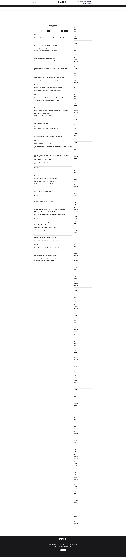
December (76, 87)
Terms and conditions (70, 542)
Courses (86, 6)
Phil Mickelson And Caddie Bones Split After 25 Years (47, 90)
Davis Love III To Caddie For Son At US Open (45, 178)
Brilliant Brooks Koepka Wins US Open (44, 116)
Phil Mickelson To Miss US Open (42, 222)
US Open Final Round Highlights (42, 113)
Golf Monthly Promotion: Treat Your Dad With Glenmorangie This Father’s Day (53, 147)
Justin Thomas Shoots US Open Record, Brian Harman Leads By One (51, 126)
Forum (77, 6)
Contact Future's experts (55, 542)
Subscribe (89, 3)
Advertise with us (73, 544)
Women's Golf (66, 6)
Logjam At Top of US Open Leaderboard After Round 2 (48, 136)
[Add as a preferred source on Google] (63, 550)
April (75, 31)
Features (59, 6)
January (75, 43)
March (75, 29)
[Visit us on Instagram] (89, 1)
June (75, 34)
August (75, 38)
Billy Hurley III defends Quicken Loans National (46, 48)
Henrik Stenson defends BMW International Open (46, 103)
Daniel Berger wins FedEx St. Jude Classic (44, 184)
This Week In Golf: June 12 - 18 (42, 171)
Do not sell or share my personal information (63, 546)
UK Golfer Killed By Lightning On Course (44, 199)
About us (47, 542)
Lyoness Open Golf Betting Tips (42, 224)
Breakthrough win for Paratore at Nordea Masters (46, 240)
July (75, 36)
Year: (40, 31)
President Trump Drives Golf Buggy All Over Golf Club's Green (49, 77)
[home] (28, 6)
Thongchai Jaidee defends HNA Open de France (46, 50)
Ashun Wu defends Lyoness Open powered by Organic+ (47, 230)
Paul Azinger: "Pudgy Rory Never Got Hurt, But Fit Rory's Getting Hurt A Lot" (52, 162)
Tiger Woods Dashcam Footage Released (44, 260)
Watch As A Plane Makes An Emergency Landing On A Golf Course (51, 110)
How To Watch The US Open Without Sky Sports (46, 128)
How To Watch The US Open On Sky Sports (45, 181)
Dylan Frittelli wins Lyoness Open (42, 191)
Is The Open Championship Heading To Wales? (45, 212)
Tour (51, 6)
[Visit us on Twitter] (90, 1)
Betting (46, 6)
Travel (91, 6)
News (31, 6)
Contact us (63, 542)
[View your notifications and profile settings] (38, 2)
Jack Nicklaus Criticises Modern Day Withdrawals (46, 255)
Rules (55, 6)
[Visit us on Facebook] (88, 1)
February (75, 27)
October (75, 59)
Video (81, 6)
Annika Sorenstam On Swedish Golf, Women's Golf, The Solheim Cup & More (52, 69)
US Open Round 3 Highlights (41, 123)
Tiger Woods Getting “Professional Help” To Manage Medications (50, 98)
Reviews (72, 6)
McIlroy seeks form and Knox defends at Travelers (46, 100)
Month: (53, 31)
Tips (42, 6)
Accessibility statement (54, 544)
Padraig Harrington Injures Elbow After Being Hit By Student (49, 214)
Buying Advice (36, 6)
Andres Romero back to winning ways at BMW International (49, 61)
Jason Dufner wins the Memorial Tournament (45, 237)
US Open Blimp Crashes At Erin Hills (43, 159)
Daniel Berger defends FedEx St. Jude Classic (45, 227)
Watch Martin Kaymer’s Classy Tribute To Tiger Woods (48, 247)
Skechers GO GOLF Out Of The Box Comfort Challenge (48, 87)
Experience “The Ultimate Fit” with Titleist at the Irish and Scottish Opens (52, 38)
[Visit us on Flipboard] (93, 1)
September (76, 57)
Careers (67, 544)
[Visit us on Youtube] (92, 1)
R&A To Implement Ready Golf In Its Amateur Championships (49, 209)
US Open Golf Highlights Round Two (43, 144)
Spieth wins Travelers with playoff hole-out (44, 58)
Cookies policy (62, 544)
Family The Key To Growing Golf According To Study (47, 258)
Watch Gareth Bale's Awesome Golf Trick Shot (45, 45)
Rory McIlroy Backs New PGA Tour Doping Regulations (48, 80)
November (76, 61)
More (95, 6)
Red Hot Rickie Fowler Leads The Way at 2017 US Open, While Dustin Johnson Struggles (51, 156)
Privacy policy (78, 542)
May (75, 50)
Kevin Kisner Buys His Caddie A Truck (43, 201)
